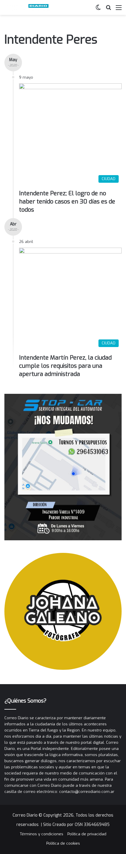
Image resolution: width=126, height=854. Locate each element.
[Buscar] (108, 9)
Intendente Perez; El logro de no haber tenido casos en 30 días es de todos (67, 201)
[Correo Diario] (27, 7)
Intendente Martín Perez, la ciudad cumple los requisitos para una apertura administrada (65, 366)
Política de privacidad (86, 833)
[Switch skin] (98, 9)
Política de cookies (63, 843)
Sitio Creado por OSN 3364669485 (76, 824)
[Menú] (119, 9)
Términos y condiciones (41, 833)
